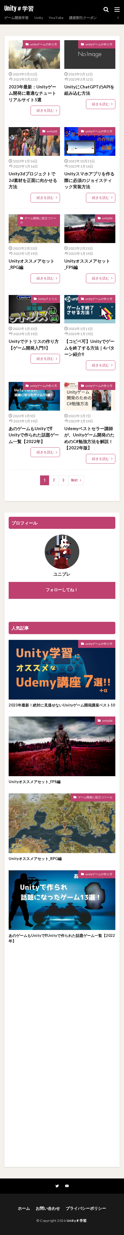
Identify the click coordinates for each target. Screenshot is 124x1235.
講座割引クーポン (83, 17)
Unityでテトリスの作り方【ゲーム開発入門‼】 (34, 344)
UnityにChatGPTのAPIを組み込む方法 (89, 90)
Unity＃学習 (19, 8)
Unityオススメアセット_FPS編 (87, 264)
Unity (38, 17)
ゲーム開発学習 (16, 17)
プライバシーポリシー (86, 1208)
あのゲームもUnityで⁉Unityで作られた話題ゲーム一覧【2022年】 (34, 435)
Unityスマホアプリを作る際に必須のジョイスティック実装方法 (89, 180)
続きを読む (45, 110)
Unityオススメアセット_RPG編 (32, 264)
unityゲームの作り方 (43, 44)
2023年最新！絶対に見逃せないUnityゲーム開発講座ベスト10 (62, 705)
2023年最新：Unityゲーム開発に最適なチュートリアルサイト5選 (32, 93)
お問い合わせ (48, 1208)
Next (74, 480)
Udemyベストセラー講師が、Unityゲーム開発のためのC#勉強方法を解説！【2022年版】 (89, 438)
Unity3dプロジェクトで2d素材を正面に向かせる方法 (33, 180)
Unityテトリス (47, 298)
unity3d (52, 131)
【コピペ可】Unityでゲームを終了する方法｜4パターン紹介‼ (89, 348)
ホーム (24, 1208)
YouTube (56, 17)
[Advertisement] (62, 1064)
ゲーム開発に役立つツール (38, 220)
